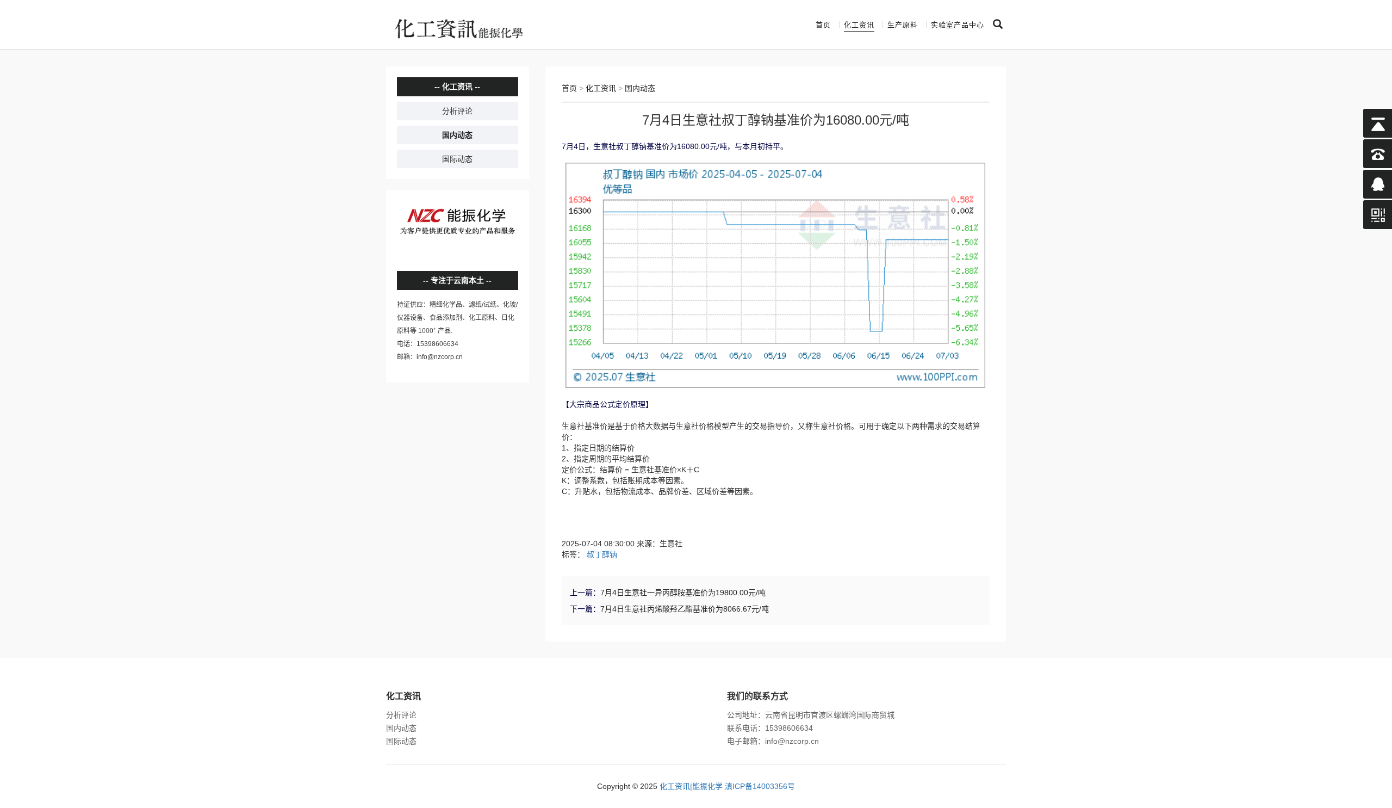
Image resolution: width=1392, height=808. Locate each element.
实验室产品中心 (957, 25)
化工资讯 (859, 25)
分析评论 (457, 111)
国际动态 (457, 159)
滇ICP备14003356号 (760, 786)
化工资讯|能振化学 (691, 786)
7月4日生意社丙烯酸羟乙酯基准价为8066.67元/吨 (684, 609)
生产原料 (902, 25)
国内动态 (457, 135)
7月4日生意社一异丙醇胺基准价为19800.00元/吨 (683, 592)
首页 (823, 25)
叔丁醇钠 (602, 554)
